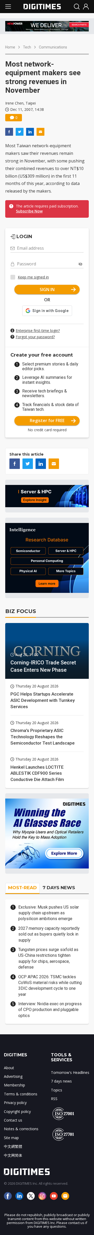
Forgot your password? (35, 336)
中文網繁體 (13, 1146)
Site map (11, 1137)
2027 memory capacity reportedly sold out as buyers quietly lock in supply (49, 934)
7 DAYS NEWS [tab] (59, 887)
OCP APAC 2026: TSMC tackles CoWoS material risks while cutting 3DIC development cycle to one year (50, 985)
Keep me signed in (33, 277)
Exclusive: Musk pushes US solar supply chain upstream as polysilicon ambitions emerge (48, 913)
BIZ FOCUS (20, 611)
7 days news (61, 1081)
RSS (54, 1098)
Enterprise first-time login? (38, 330)
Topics (56, 1090)
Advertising (13, 1076)
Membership (14, 1085)
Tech (27, 47)
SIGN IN (47, 289)
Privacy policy (15, 1102)
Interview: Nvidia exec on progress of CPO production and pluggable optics (50, 1009)
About (9, 1067)
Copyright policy (17, 1111)
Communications (53, 47)
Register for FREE (47, 420)
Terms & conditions (20, 1093)
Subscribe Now (29, 211)
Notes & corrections (21, 1128)
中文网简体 (13, 1155)
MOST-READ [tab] (22, 887)
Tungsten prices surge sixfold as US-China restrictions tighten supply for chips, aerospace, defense (48, 958)
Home (10, 47)
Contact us (13, 1120)
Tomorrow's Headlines (70, 1072)
